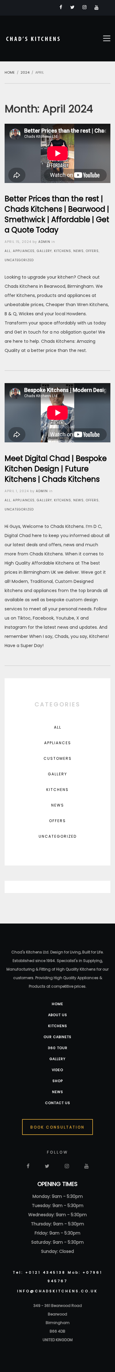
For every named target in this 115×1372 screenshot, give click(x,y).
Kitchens (62, 251)
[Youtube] (96, 7)
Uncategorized (19, 260)
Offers (92, 251)
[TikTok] (106, 7)
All (8, 251)
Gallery (44, 251)
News (78, 251)
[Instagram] (84, 7)
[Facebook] (61, 7)
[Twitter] (72, 7)
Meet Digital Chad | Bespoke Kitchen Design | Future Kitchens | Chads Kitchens (56, 468)
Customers (58, 758)
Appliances (24, 251)
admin (44, 242)
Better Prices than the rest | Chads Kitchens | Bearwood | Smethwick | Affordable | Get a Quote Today (57, 214)
